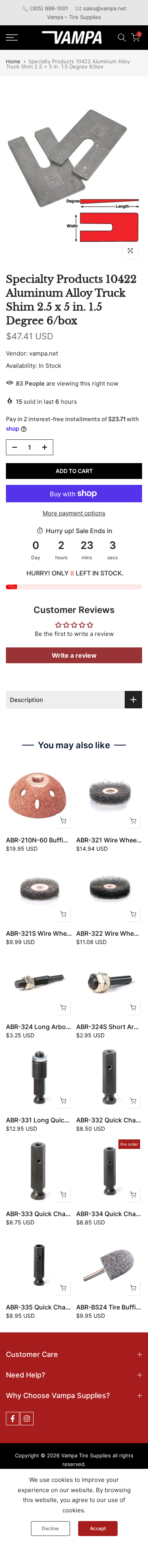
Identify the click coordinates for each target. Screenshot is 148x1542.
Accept (98, 1528)
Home (13, 61)
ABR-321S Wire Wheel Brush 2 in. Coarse (67, 933)
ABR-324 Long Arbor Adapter (50, 1027)
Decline (50, 1528)
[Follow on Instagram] (27, 1418)
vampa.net (43, 353)
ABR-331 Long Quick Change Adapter (62, 1120)
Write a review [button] (74, 655)
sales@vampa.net (104, 8)
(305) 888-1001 (49, 8)
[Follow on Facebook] (12, 1418)
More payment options (74, 513)
